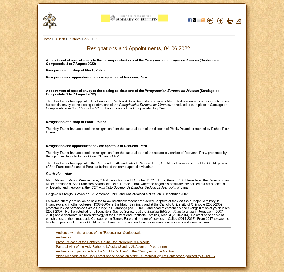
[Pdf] (238, 22)
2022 (87, 39)
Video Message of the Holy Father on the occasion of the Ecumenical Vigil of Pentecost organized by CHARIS (135, 256)
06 (96, 39)
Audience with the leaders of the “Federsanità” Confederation (99, 232)
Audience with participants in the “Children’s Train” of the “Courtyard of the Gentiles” (116, 251)
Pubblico (75, 39)
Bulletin (60, 39)
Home (47, 39)
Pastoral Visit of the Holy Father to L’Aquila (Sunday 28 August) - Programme (111, 246)
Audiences (63, 237)
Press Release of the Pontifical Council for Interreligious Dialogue (103, 242)
